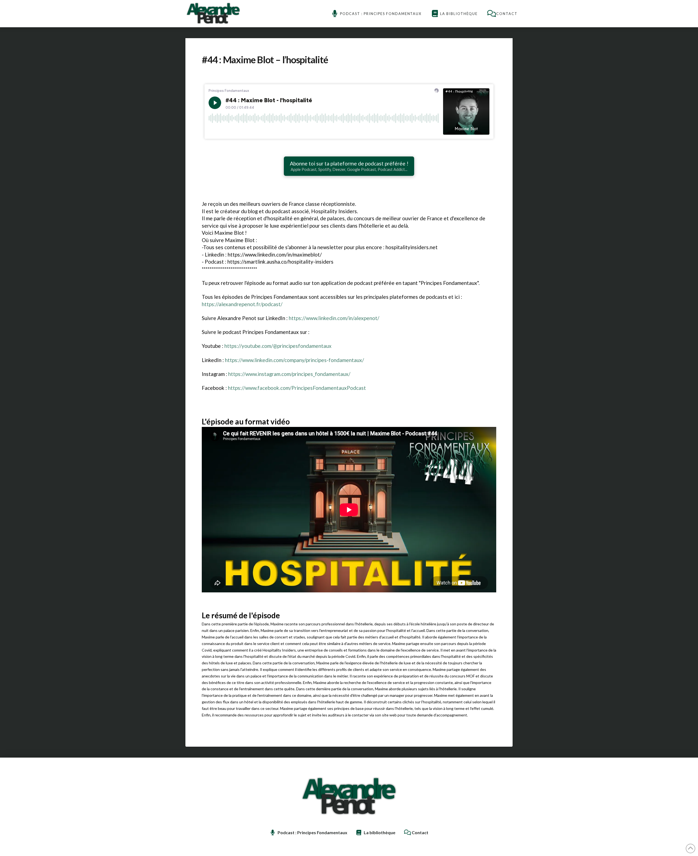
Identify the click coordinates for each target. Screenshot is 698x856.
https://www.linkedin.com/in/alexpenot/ (334, 318)
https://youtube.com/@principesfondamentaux (278, 346)
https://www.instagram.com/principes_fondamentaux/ (289, 374)
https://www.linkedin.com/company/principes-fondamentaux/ (294, 360)
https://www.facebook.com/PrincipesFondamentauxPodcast (297, 388)
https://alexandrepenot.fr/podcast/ (242, 304)
